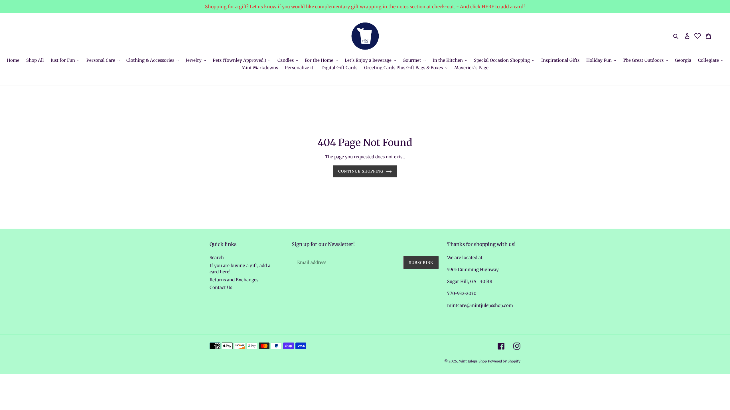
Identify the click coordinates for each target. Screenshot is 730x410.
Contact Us (221, 287)
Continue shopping (360, 171)
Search (217, 257)
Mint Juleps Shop (473, 361)
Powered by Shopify (504, 361)
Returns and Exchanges (234, 279)
